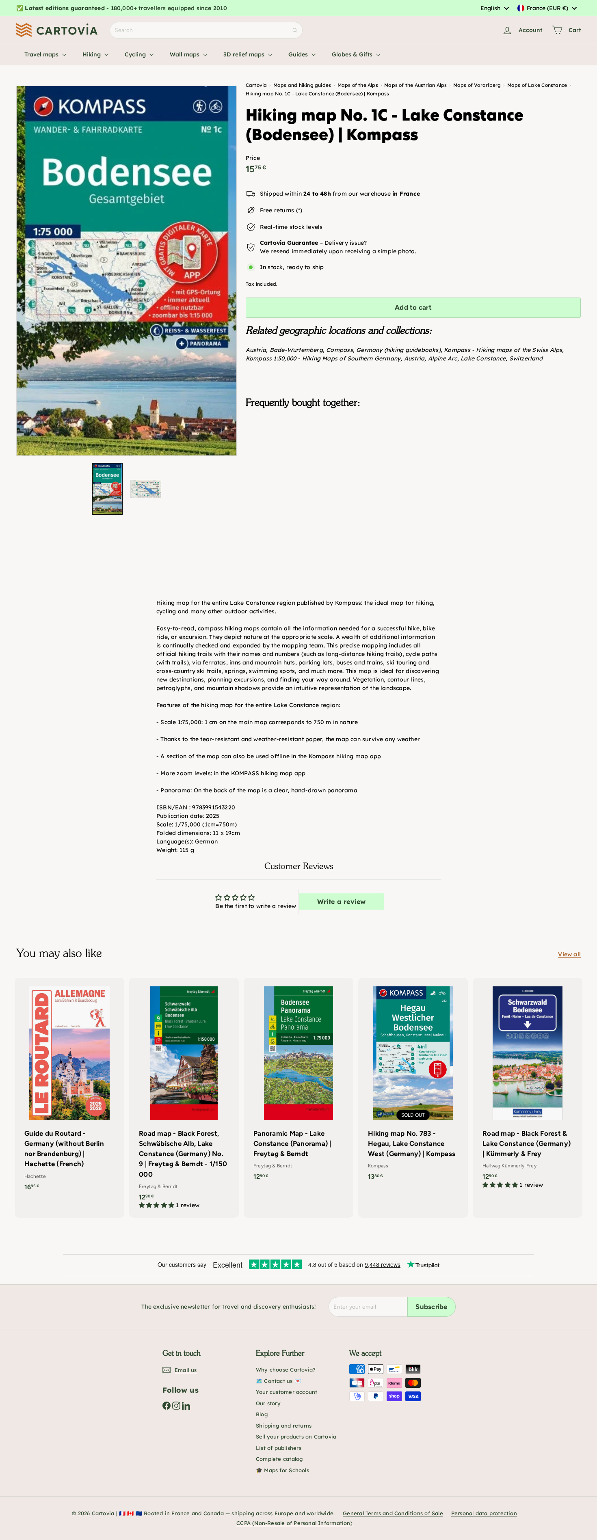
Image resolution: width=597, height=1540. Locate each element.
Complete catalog (279, 1459)
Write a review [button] (341, 901)
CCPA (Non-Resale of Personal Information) (294, 1523)
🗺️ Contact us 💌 (278, 1381)
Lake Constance (483, 358)
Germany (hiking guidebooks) (398, 350)
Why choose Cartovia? (286, 1369)
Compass (339, 350)
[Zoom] (126, 270)
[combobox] (494, 8)
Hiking (92, 54)
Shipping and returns (283, 1425)
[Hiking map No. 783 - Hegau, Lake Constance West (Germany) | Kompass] (413, 1083)
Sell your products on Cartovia (296, 1436)
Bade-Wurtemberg (296, 350)
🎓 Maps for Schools (282, 1470)
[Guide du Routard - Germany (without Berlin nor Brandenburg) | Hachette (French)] (69, 1088)
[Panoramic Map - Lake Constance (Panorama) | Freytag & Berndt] (298, 1083)
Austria (256, 350)
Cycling (136, 54)
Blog (262, 1414)
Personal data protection (484, 1513)
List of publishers (278, 1448)
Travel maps (42, 54)
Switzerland (526, 358)
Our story (268, 1403)
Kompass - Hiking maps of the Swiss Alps (503, 350)
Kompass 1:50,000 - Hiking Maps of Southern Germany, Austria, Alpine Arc (351, 358)
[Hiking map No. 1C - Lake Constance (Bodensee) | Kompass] (413, 455)
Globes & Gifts (353, 54)
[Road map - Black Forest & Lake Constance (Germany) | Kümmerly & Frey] (527, 1087)
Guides (298, 54)
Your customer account (286, 1392)
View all (569, 954)
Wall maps (185, 54)
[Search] (295, 30)
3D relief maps (244, 54)
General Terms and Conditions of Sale (393, 1513)
